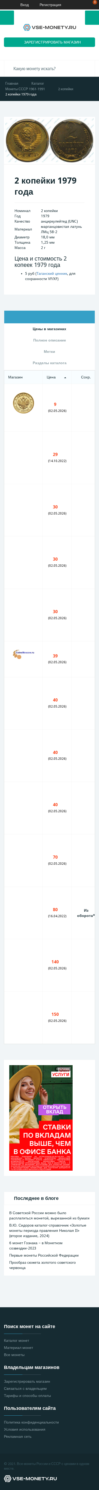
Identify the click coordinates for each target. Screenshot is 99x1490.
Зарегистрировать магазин (27, 1381)
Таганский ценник (51, 273)
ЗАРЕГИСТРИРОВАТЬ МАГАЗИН (52, 42)
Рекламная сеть (17, 1436)
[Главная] (6, 4)
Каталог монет (16, 1340)
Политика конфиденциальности (31, 1422)
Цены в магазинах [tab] (49, 329)
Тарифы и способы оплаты (27, 1395)
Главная (11, 83)
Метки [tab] (49, 351)
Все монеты (14, 1355)
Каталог (37, 83)
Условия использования (24, 1429)
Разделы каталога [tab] (50, 363)
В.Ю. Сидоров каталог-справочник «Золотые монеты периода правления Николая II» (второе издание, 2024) (47, 1230)
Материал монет (18, 1347)
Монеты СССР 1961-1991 (25, 89)
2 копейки (65, 89)
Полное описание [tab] (49, 340)
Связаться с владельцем (25, 1388)
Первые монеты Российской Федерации (44, 1255)
